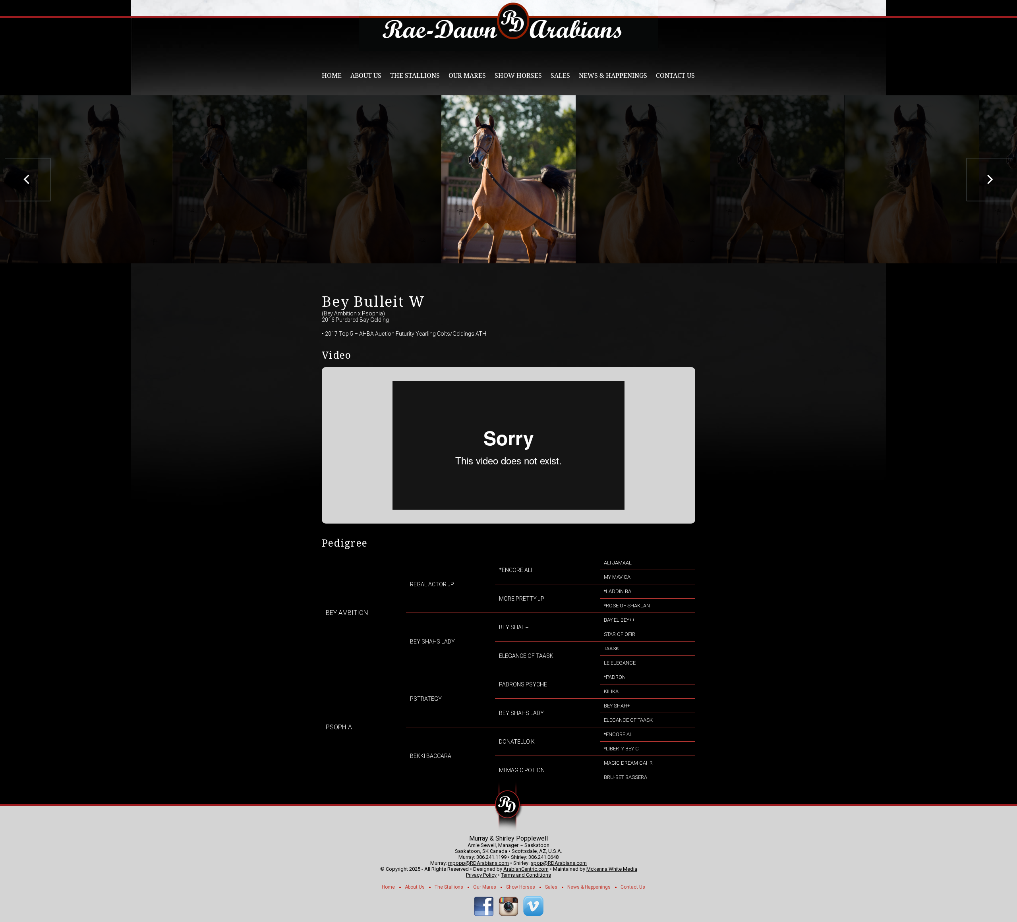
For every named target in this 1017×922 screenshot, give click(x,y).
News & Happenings (613, 75)
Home (332, 75)
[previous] (27, 179)
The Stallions (415, 75)
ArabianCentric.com (526, 869)
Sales (560, 75)
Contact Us (675, 75)
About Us (365, 75)
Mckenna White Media (611, 869)
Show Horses (518, 75)
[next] (989, 179)
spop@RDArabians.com (559, 863)
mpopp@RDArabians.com (478, 863)
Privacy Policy (481, 875)
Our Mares (467, 75)
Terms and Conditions (526, 875)
